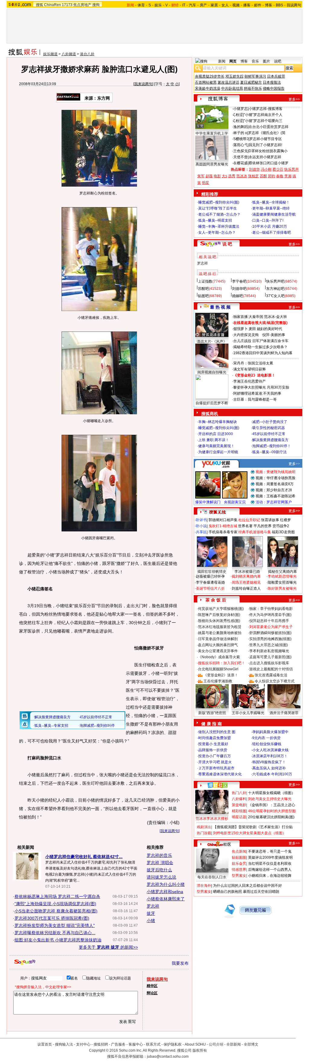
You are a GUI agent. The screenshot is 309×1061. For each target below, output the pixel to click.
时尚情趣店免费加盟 (214, 738)
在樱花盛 (240, 163)
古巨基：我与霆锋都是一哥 (255, 399)
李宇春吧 (239, 281)
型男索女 (239, 875)
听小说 (201, 526)
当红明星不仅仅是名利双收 (269, 863)
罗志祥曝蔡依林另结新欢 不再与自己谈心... (54, 932)
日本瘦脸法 (272, 82)
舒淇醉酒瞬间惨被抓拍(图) (270, 633)
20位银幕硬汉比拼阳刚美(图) (271, 817)
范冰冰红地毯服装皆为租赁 (219, 627)
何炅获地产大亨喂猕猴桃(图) (221, 609)
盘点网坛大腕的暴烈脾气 (218, 645)
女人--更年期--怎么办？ (217, 232)
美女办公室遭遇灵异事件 (218, 651)
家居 (214, 5)
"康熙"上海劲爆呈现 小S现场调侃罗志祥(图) (55, 903)
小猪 (151, 920)
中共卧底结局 (232, 88)
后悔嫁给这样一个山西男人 (269, 869)
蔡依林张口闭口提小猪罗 (268, 163)
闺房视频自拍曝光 (211, 372)
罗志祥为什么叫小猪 (166, 884)
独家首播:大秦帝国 (248, 317)
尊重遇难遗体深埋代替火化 (220, 774)
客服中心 (136, 1044)
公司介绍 (216, 1044)
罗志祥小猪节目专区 (265, 139)
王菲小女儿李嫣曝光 (248, 713)
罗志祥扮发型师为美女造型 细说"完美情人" (54, 925)
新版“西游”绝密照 (212, 713)
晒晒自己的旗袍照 (227, 892)
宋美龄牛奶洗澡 (207, 88)
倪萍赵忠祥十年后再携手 (269, 621)
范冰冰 (241, 176)
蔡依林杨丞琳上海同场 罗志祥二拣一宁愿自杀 (57, 896)
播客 (246, 5)
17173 (67, 5)
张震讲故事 (270, 520)
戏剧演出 (204, 827)
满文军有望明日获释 (249, 369)
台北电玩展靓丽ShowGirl (218, 669)
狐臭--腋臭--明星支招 (215, 220)
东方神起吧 (275, 289)
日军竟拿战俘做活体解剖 (218, 639)
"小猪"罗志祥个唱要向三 (263, 121)
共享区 (201, 532)
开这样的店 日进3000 (215, 434)
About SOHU (195, 1044)
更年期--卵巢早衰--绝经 (271, 208)
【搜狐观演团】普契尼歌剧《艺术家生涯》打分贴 (253, 827)
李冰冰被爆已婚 (247, 571)
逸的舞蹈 (240, 127)
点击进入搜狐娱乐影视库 (269, 663)
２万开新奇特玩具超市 (216, 768)
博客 (268, 5)
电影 (217, 176)
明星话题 (239, 817)
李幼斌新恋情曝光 (282, 576)
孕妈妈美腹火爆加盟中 (270, 732)
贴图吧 (203, 296)
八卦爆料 (239, 799)
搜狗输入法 (64, 1044)
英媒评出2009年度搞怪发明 (270, 857)
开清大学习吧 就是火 (215, 762)
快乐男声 (291, 169)
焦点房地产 (82, 5)
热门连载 (204, 833)
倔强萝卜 (240, 329)
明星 (205, 183)
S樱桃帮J (240, 139)
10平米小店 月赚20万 (269, 226)
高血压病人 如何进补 (269, 768)
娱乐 (158, 5)
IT (183, 5)
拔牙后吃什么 (159, 869)
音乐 (255, 61)
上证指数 (205, 281)
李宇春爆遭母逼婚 (210, 582)
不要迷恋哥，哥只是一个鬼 (269, 851)
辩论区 (152, 993)
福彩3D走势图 (283, 532)
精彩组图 (239, 811)
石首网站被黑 (206, 82)
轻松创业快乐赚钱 (266, 744)
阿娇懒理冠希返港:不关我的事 (257, 393)
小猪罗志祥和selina (165, 891)
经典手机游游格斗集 (254, 532)
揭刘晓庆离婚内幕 (246, 576)
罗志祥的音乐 (159, 855)
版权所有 (200, 1050)
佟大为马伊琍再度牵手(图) (270, 615)
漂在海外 (204, 885)
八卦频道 (69, 54)
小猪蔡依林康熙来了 (166, 898)
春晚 (279, 176)
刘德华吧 (239, 289)
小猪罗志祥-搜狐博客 (265, 109)
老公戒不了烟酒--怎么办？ (219, 214)
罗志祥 (153, 906)
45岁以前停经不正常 (268, 434)
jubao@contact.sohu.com (168, 1056)
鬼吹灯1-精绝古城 (223, 526)
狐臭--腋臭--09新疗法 (269, 452)
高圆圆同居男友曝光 (212, 164)
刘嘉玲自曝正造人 (246, 588)
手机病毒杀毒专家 (223, 532)
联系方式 (153, 1044)
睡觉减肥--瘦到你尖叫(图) (218, 202)
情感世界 (239, 869)
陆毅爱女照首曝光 (282, 582)
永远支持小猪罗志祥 (265, 157)
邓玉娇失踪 (234, 76)
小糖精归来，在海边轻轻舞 (269, 875)
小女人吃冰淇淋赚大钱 (270, 750)
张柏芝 (253, 176)
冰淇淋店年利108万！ (270, 756)
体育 (141, 5)
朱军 (201, 176)
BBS (279, 5)
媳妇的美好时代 (269, 329)
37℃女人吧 (275, 296)
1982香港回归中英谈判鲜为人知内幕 (262, 353)
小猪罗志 (240, 109)
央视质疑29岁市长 (210, 76)
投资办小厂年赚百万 (214, 756)
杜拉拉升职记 (249, 520)
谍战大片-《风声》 (212, 341)
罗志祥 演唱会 (160, 862)
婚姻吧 (237, 296)
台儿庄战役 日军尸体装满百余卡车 (260, 341)
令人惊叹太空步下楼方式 (275, 681)
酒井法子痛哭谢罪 (283, 713)
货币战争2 (280, 526)
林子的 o (240, 133)
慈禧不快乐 (253, 88)
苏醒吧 (203, 289)
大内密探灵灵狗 (246, 335)
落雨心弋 (240, 145)
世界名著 (245, 526)
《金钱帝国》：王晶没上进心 (271, 805)
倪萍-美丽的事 (273, 335)
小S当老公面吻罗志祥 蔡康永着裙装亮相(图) (55, 911)
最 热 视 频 (220, 307)
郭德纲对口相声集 (223, 520)
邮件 (257, 5)
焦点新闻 (239, 851)
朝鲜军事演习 (255, 76)
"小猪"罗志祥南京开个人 (263, 115)
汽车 (192, 5)
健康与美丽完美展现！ (216, 446)
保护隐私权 (173, 1044)
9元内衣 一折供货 (266, 738)
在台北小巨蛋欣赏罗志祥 (268, 127)
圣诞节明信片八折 (210, 588)
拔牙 (151, 913)
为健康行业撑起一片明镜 (218, 452)
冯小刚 (266, 169)
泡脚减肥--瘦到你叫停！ (271, 446)
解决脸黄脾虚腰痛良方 (270, 440)
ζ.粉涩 (238, 115)
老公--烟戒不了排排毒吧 (271, 232)
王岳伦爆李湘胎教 (217, 681)
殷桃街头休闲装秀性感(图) (219, 621)
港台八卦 (87, 54)
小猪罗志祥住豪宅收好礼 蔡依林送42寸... (84, 856)
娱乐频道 (50, 54)
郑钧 (271, 176)
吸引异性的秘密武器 (268, 428)
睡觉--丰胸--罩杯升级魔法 (218, 226)
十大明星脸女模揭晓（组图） (271, 793)
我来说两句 (143, 84)
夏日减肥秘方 (251, 82)
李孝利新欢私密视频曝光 (269, 651)
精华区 (152, 986)
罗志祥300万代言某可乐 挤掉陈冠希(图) (51, 918)
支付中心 (83, 1044)
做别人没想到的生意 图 (216, 732)
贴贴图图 (239, 857)
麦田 (252, 329)
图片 (266, 61)
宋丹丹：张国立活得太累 (253, 363)
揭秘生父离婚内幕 (282, 571)
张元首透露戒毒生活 (271, 675)
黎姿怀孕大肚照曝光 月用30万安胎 (261, 387)
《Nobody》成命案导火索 (219, 657)
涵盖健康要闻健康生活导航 (274, 214)
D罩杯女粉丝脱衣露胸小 (268, 151)
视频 (236, 5)
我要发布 (180, 963)
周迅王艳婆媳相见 (246, 582)
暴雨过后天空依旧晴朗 (261, 892)
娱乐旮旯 (239, 863)
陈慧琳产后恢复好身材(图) (219, 615)
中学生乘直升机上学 (212, 133)
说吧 (277, 61)
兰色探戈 (240, 151)
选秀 (231, 176)
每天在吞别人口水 (211, 877)
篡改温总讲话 (228, 82)
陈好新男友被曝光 (282, 588)
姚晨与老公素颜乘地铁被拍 (219, 633)
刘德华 (254, 169)
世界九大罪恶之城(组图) (268, 645)
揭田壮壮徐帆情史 (211, 571)
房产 (203, 5)
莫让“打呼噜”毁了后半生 (217, 208)
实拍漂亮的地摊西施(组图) (270, 639)
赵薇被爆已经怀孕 (210, 576)
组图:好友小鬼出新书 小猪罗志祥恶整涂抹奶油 (57, 940)
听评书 (201, 520)
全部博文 (251, 1044)
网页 (233, 61)
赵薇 (209, 176)
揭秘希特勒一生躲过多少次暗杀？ (260, 347)
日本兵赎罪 (276, 76)
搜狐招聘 (101, 1044)
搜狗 (96, 5)
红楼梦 (285, 520)
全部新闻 (233, 1044)
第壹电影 (239, 805)
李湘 (287, 176)
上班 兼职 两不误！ (213, 440)
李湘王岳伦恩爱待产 (249, 381)
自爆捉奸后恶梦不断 (212, 403)
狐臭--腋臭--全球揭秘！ (271, 202)
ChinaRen (52, 5)
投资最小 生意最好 (213, 744)
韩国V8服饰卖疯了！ (269, 762)
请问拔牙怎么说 (161, 877)
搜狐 (39, 5)
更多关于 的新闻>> (108, 947)
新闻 (221, 61)
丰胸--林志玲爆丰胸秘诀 (217, 422)
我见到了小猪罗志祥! (265, 145)
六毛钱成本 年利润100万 (272, 774)
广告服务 (118, 1044)
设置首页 (44, 1044)
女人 (225, 5)
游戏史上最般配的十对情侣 (271, 669)
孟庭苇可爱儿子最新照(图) (270, 657)
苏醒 (263, 176)
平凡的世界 (262, 526)
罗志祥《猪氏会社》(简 (266, 133)
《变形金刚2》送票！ (220, 675)
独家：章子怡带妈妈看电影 (271, 609)
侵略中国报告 (274, 88)
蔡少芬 (277, 169)
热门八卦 (239, 793)
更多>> (294, 99)
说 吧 (227, 244)
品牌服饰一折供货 (212, 750)
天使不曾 (240, 157)
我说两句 (294, 5)
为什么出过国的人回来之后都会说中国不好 (247, 885)
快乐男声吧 (275, 281)
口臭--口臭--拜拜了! (267, 220)
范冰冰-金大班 (275, 317)
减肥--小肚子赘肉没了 (269, 422)
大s (224, 176)
